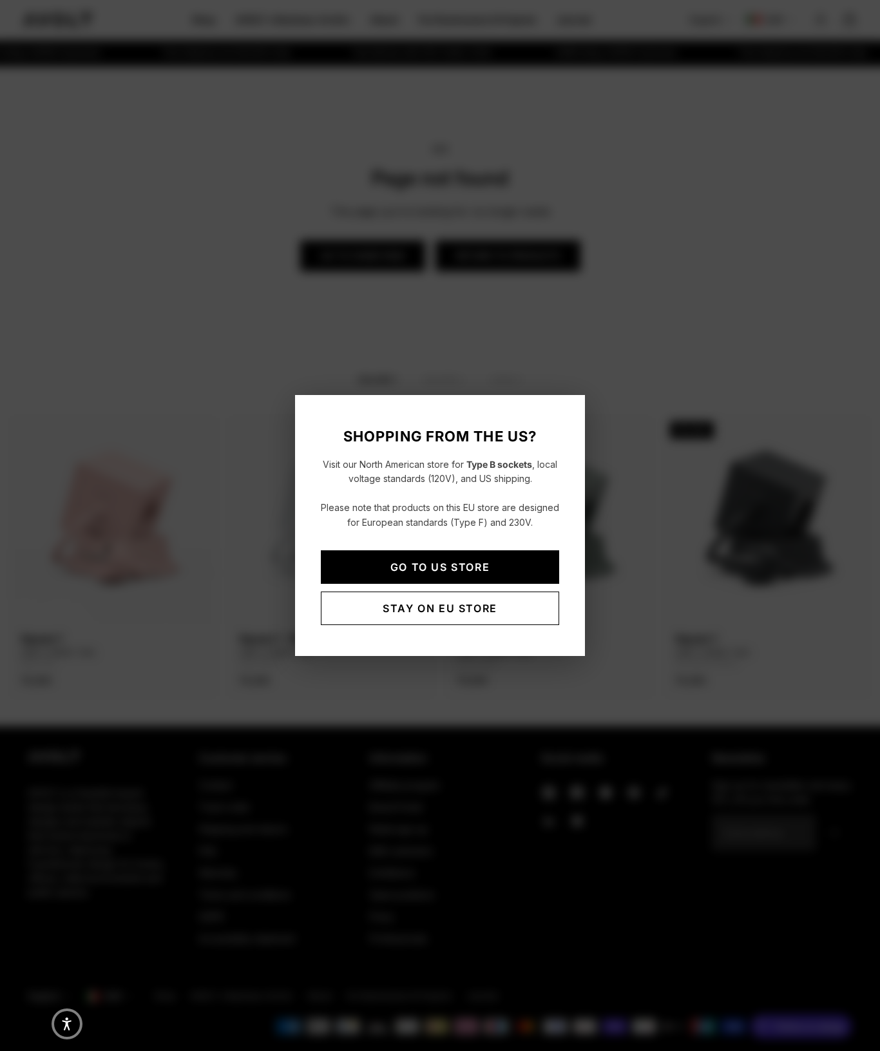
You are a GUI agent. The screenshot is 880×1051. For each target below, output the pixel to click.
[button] (67, 1023)
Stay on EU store (440, 608)
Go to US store (440, 567)
